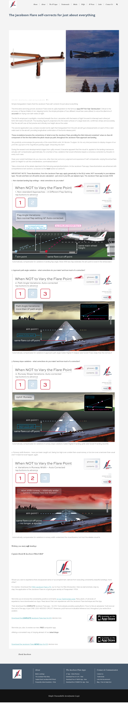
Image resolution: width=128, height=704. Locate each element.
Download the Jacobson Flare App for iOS (32, 618)
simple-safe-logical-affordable (36, 100)
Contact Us (100, 674)
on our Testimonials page (66, 599)
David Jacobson (23, 100)
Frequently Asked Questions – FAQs (45, 682)
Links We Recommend (103, 679)
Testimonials (100, 676)
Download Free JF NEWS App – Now (76, 679)
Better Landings (39, 674)
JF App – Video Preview (73, 674)
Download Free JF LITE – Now (74, 676)
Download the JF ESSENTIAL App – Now (77, 682)
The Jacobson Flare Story (42, 676)
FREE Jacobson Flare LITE (41, 587)
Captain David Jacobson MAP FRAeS (45, 679)
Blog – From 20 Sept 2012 (104, 682)
